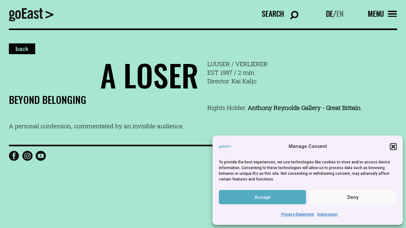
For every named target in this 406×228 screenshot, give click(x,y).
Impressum (327, 214)
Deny (352, 197)
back (22, 48)
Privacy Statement (297, 214)
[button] (393, 146)
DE (329, 13)
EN (340, 13)
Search (273, 13)
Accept (262, 197)
